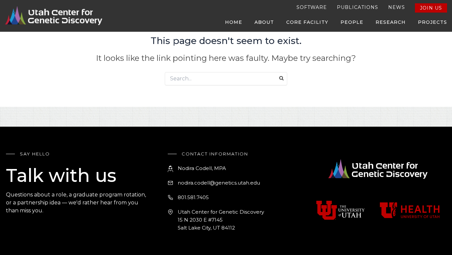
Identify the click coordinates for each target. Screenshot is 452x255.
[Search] (281, 78)
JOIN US (431, 8)
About (264, 22)
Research (391, 22)
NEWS (396, 7)
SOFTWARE (311, 7)
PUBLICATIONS (357, 7)
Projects (432, 22)
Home (233, 22)
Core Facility (307, 22)
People (351, 22)
